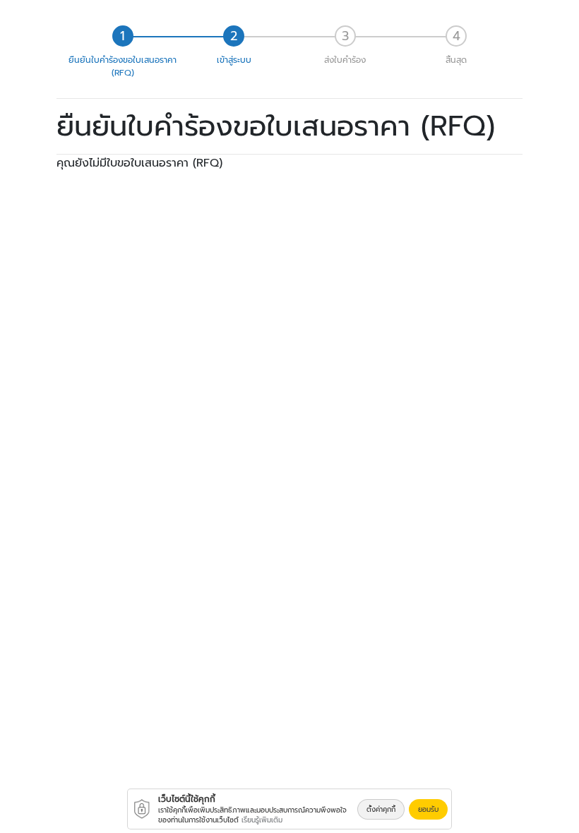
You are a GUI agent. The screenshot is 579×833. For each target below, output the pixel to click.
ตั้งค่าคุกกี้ (380, 809)
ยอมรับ (428, 809)
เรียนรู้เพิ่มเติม (261, 820)
